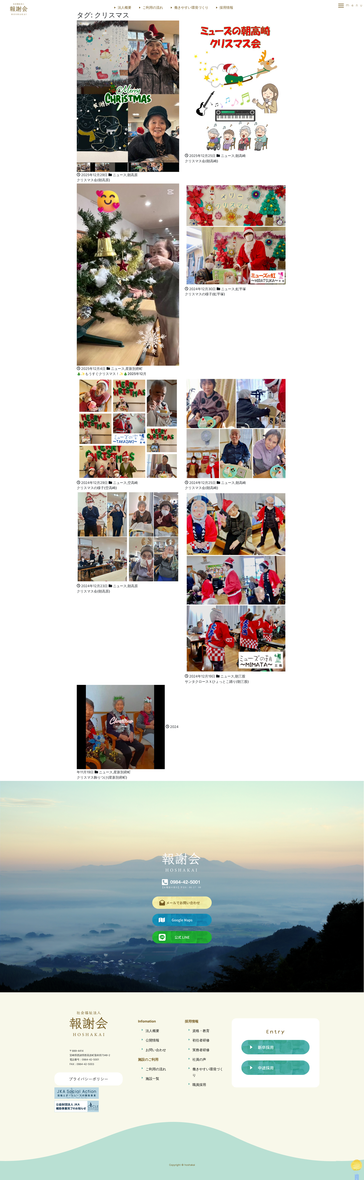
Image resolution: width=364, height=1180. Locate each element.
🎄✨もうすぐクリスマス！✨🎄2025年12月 (111, 374)
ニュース (119, 175)
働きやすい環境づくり (191, 7)
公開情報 (152, 1040)
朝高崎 (240, 156)
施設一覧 (152, 1079)
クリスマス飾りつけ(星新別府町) (102, 777)
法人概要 (124, 7)
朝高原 (132, 175)
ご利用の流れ (153, 7)
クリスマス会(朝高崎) (201, 161)
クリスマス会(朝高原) (93, 180)
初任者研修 (200, 1040)
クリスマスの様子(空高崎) (97, 488)
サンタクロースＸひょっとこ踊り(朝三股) (217, 682)
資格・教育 (200, 1031)
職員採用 (199, 1085)
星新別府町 (134, 369)
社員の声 (199, 1059)
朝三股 (240, 676)
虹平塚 (241, 289)
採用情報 (226, 7)
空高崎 (133, 483)
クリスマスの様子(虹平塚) (205, 294)
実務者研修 (200, 1050)
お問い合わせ (156, 1050)
